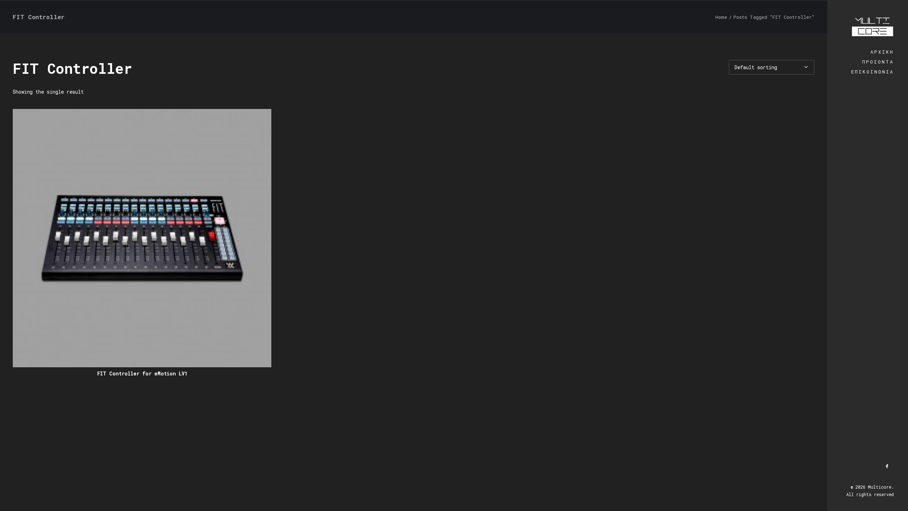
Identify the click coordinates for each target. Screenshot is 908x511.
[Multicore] (867, 23)
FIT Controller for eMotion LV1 (142, 373)
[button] (142, 238)
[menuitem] (887, 466)
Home (721, 17)
